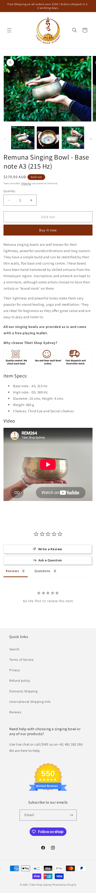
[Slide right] (91, 139)
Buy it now (48, 230)
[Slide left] (5, 139)
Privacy (14, 670)
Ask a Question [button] (50, 560)
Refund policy (19, 680)
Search (14, 649)
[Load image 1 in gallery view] (22, 137)
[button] (9, 30)
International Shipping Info (30, 702)
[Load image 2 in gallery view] (48, 137)
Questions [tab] (42, 571)
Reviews (15, 712)
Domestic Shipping (23, 691)
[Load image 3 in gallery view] (73, 137)
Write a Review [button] (50, 549)
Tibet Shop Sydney (40, 884)
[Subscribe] (71, 815)
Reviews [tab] (12, 571)
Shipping (26, 183)
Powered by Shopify (64, 884)
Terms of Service (21, 659)
